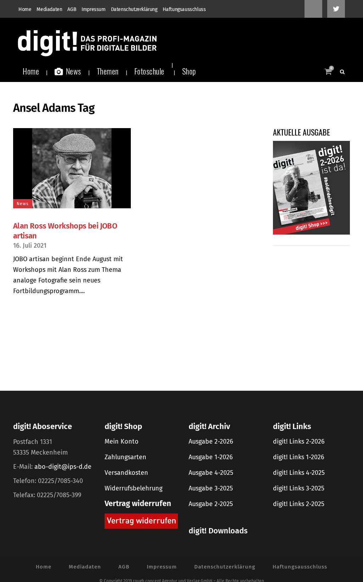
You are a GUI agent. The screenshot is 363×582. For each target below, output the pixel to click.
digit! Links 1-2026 (298, 457)
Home (24, 9)
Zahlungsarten (125, 457)
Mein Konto (122, 441)
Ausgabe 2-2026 (211, 441)
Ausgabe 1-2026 (211, 457)
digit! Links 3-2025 (298, 488)
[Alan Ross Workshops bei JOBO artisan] (72, 168)
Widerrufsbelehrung (133, 488)
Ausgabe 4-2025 (211, 473)
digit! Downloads (218, 530)
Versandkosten (126, 473)
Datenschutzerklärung (134, 9)
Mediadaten (49, 9)
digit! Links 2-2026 (299, 441)
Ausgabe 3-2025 (211, 488)
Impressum (93, 9)
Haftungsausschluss (184, 9)
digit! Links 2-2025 (298, 504)
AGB (71, 9)
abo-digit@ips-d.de (62, 467)
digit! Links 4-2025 (299, 473)
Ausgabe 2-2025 (211, 504)
